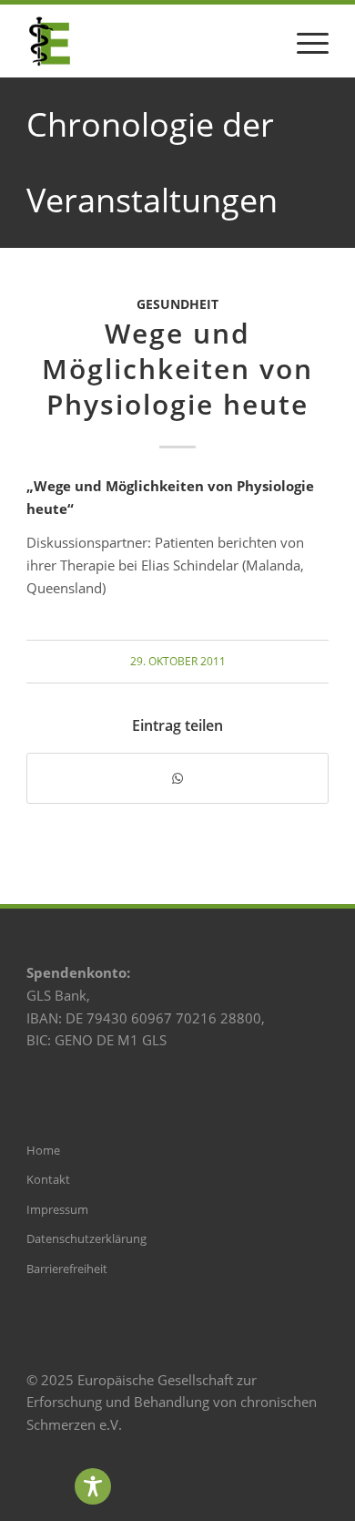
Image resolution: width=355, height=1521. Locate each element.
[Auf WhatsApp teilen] (177, 779)
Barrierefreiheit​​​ (66, 1268)
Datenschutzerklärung (86, 1238)
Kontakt (48, 1179)
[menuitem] (304, 41)
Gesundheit (177, 304)
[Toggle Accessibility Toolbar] (93, 1486)
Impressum (57, 1209)
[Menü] (304, 41)
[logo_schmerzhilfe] (147, 41)
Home (43, 1150)
